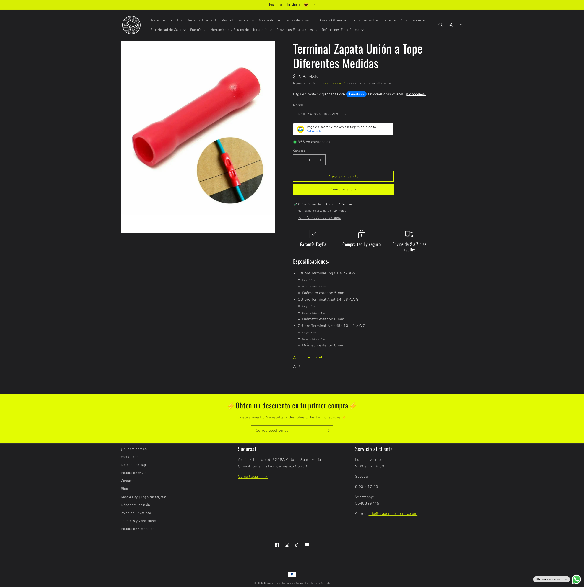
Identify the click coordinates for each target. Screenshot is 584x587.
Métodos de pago (134, 465)
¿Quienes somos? (134, 449)
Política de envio (133, 473)
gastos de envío (336, 83)
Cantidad (299, 151)
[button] (237, 20)
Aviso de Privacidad (136, 513)
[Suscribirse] (328, 430)
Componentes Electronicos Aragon (284, 583)
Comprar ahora (343, 189)
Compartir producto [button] (313, 357)
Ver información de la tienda (319, 217)
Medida (298, 105)
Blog (124, 489)
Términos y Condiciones (139, 521)
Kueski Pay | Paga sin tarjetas (144, 497)
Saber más (314, 131)
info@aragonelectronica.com (392, 513)
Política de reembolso (137, 529)
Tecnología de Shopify (317, 583)
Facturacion (130, 457)
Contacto (128, 481)
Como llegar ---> (253, 476)
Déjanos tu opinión (135, 505)
